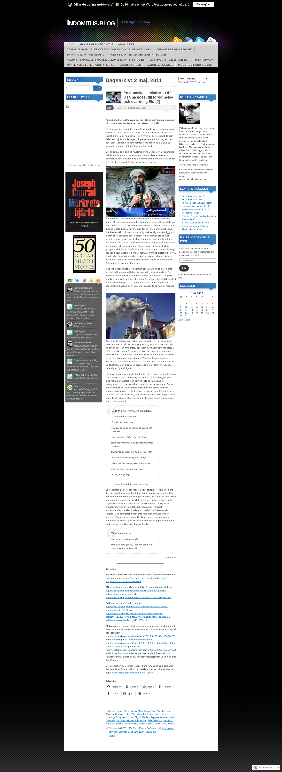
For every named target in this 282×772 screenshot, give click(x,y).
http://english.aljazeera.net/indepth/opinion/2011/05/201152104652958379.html (147, 650)
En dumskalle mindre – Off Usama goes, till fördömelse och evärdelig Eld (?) (148, 97)
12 (197, 307)
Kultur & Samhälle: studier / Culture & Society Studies (105, 59)
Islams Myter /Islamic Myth (130, 711)
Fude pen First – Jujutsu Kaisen (197, 203)
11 (191, 307)
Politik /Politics (155, 720)
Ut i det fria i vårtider (191, 213)
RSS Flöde (176, 40)
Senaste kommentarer (98, 280)
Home (70, 44)
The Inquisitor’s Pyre (192, 229)
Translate (201, 82)
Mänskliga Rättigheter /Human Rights (123, 717)
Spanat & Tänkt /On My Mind (85, 54)
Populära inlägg (91, 280)
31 (186, 316)
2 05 (109, 108)
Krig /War (130, 714)
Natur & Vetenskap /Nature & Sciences (146, 65)
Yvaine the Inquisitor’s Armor (195, 226)
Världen (171, 723)
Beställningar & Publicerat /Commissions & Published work (109, 49)
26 (197, 313)
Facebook (188, 40)
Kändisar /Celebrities (115, 714)
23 (181, 313)
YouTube (211, 40)
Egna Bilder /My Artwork (174, 49)
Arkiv (84, 280)
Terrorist (123, 732)
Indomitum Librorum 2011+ (196, 65)
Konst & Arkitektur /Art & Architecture (138, 54)
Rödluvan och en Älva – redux (196, 209)
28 (207, 313)
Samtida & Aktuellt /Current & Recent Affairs (181, 59)
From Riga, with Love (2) (193, 196)
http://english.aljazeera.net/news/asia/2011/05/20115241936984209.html (143, 636)
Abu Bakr (133, 728)
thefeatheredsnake (137, 108)
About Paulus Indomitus (96, 44)
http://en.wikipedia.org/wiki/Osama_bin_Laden (129, 672)
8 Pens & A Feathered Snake (195, 223)
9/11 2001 (122, 728)
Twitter (199, 40)
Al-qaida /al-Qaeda (147, 728)
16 (181, 310)
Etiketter (77, 280)
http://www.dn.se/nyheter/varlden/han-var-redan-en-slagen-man (138, 597)
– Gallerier (126, 44)
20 (202, 310)
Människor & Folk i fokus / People (90, 65)
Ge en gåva (203, 4)
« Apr (180, 319)
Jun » (187, 319)
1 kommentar (168, 728)
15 (213, 307)
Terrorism (113, 732)
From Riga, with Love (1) (193, 199)
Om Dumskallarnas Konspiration (131, 720)
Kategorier (70, 280)
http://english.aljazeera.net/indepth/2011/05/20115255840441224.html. (142, 643)
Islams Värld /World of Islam (157, 711)
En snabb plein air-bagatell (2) (196, 206)
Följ (184, 268)
